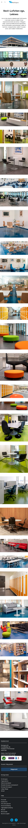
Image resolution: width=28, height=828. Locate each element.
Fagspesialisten (4, 781)
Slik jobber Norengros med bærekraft (9, 785)
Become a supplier (5, 813)
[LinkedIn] (11, 820)
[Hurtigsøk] (5, 2)
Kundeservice (4, 801)
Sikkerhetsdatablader (6, 783)
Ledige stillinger (4, 789)
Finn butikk (3, 799)
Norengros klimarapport (6, 787)
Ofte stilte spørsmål (5, 803)
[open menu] (1, 2)
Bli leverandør (4, 811)
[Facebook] (16, 820)
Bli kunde (3, 809)
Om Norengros (4, 779)
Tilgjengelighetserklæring (7, 807)
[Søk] (22, 2)
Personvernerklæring (6, 805)
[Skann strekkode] (26, 2)
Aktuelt (3, 791)
